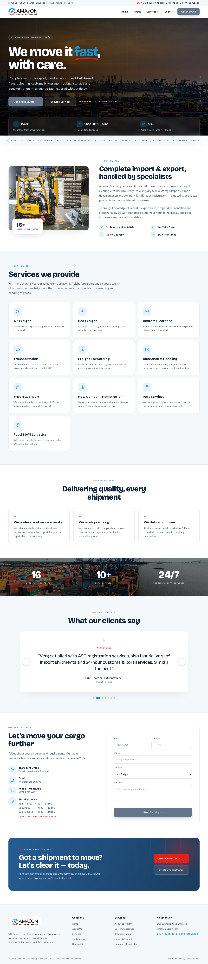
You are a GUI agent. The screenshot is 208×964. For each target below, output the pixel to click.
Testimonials (78, 938)
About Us (77, 928)
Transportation (123, 933)
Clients (168, 11)
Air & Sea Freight (123, 923)
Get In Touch (188, 11)
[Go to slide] (94, 698)
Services (153, 11)
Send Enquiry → (152, 812)
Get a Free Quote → (26, 101)
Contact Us (78, 943)
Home (124, 11)
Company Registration (126, 943)
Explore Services (61, 101)
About (137, 11)
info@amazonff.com (171, 870)
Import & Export (123, 938)
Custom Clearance (124, 928)
